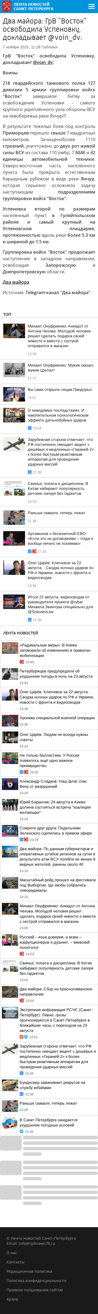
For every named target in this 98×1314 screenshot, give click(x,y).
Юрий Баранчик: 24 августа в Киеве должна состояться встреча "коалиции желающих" (55, 807)
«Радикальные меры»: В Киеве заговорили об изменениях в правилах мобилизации (55, 650)
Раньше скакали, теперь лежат (56, 513)
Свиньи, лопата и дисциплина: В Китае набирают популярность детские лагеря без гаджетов (58, 488)
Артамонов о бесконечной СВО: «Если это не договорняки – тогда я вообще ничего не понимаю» (60, 538)
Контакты (15, 1262)
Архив (12, 1299)
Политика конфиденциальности (36, 1280)
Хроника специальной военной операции (57, 718)
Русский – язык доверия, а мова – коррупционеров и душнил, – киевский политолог (55, 942)
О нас (12, 1252)
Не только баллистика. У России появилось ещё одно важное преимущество (49, 760)
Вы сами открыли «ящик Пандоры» (60, 389)
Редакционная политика (29, 1271)
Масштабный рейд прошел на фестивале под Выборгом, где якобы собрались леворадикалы (58, 885)
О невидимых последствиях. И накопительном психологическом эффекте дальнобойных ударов (58, 415)
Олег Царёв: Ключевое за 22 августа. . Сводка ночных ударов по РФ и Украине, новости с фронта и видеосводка (57, 697)
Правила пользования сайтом (35, 1289)
